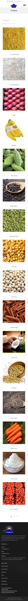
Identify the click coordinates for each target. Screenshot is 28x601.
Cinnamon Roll (14, 327)
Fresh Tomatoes (14, 509)
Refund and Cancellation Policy (9, 591)
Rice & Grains (4, 578)
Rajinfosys (18, 598)
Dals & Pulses (4, 569)
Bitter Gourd (14, 175)
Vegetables (4, 581)
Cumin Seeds (14, 418)
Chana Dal (14, 266)
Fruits (2, 575)
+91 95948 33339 (5, 549)
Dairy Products (4, 566)
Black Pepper (14, 206)
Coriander (14, 388)
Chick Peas (14, 297)
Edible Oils (3, 572)
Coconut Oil (14, 357)
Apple (14, 115)
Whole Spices (4, 584)
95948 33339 (19, 1)
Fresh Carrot (14, 448)
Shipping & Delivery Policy (7, 592)
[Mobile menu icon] (25, 5)
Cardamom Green (14, 236)
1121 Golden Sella (14, 54)
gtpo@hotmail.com (5, 553)
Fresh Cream (14, 479)
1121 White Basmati (14, 84)
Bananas (14, 145)
